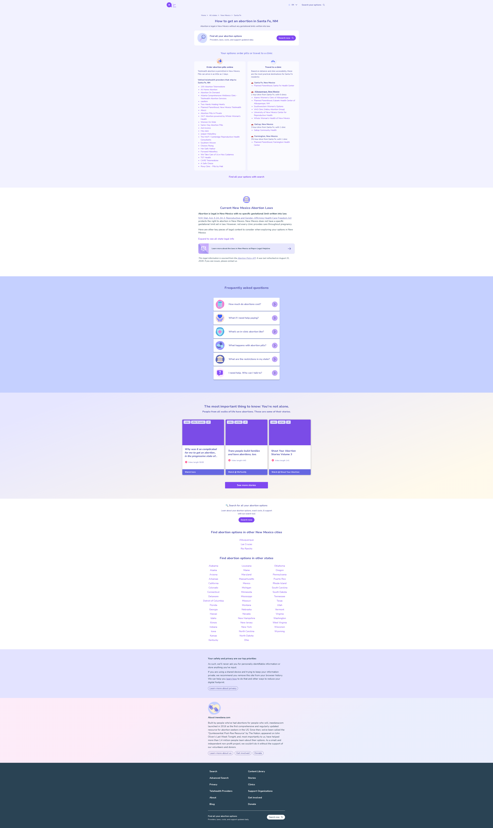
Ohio (246, 640)
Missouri (246, 600)
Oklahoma (279, 565)
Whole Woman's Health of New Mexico (272, 118)
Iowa (213, 631)
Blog (212, 804)
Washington (279, 618)
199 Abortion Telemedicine (213, 86)
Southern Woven (208, 142)
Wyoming (279, 631)
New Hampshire (246, 618)
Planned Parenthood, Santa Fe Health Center (274, 85)
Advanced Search (219, 777)
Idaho (213, 618)
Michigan (246, 587)
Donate (258, 753)
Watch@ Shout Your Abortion (285, 472)
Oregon (280, 570)
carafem (204, 101)
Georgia (213, 609)
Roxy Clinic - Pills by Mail (212, 166)
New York (246, 626)
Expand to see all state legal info (216, 238)
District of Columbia (213, 600)
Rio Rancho (246, 548)
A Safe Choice (207, 163)
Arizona (213, 574)
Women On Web (208, 122)
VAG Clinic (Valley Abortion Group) (269, 109)
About (213, 797)
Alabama (213, 565)
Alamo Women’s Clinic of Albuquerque (271, 97)
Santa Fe (237, 15)
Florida (213, 605)
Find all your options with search (246, 176)
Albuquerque (246, 539)
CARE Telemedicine (209, 160)
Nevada (246, 613)
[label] (292, 5)
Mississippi (246, 596)
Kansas (213, 635)
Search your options (311, 4)
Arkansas (213, 578)
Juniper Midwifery (208, 134)
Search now (284, 38)
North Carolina (246, 631)
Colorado (213, 587)
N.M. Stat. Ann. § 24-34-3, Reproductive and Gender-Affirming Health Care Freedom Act (244, 218)
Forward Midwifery (209, 151)
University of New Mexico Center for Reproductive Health (270, 114)
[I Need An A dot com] (171, 4)
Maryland (246, 574)
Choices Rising (207, 145)
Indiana (213, 626)
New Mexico (226, 15)
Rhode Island (280, 583)
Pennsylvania (279, 574)
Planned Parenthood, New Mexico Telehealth (221, 107)
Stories (252, 777)
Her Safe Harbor (208, 148)
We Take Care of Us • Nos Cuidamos (217, 154)
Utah (279, 605)
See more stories (246, 485)
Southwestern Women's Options (268, 106)
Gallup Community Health (265, 130)
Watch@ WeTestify (237, 472)
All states (213, 15)
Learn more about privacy (223, 688)
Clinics (251, 784)
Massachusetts (246, 578)
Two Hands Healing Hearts (213, 104)
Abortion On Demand (210, 92)
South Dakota (280, 592)
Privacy (213, 784)
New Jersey (246, 622)
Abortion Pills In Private (211, 113)
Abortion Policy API (247, 258)
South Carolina (279, 587)
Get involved (243, 753)
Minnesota (246, 592)
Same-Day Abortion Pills (212, 125)
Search (213, 771)
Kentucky (213, 640)
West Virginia (280, 622)
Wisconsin (279, 626)
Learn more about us (220, 753)
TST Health (206, 157)
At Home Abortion (209, 89)
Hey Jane (205, 131)
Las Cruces (246, 544)
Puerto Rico (280, 578)
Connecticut (213, 592)
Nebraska (247, 609)
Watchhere (190, 472)
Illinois (213, 622)
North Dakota (246, 635)
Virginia (280, 613)
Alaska (213, 570)
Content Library (256, 771)
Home (203, 15)
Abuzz (203, 110)
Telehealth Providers (221, 791)
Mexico (246, 583)
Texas (280, 600)
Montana (246, 605)
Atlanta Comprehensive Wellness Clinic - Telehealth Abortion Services (219, 97)
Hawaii (213, 613)
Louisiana (246, 565)
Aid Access (206, 128)
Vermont (279, 609)
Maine (246, 570)
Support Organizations (260, 791)
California (213, 583)
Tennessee (279, 596)
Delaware (213, 596)
